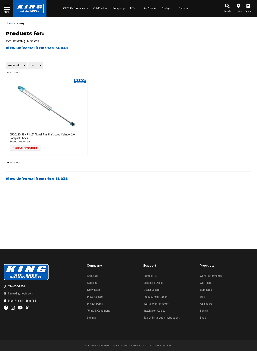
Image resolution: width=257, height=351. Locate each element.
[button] (75, 8)
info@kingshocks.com (20, 293)
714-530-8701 (16, 286)
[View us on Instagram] (13, 308)
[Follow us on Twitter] (27, 308)
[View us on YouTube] (20, 308)
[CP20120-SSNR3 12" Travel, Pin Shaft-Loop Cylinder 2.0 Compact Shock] (47, 106)
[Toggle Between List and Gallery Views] (243, 65)
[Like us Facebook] (6, 308)
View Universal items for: (37, 48)
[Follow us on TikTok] (31, 308)
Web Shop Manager (161, 345)
